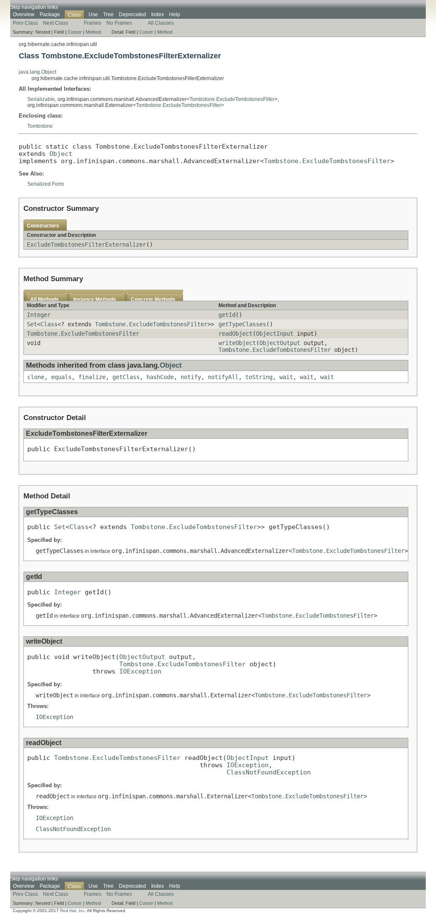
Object (60, 153)
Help (174, 14)
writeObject (237, 343)
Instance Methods (94, 299)
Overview (23, 14)
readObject (235, 333)
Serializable (41, 99)
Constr (75, 32)
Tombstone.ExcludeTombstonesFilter (232, 99)
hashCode (160, 377)
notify (191, 377)
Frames (92, 23)
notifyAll (223, 377)
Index (157, 14)
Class (48, 324)
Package (50, 14)
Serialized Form (45, 184)
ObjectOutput (279, 343)
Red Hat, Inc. (73, 910)
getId (226, 314)
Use (93, 14)
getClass (126, 377)
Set (32, 324)
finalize (92, 377)
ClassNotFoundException (269, 772)
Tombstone (40, 126)
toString (258, 377)
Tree (108, 14)
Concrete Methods (153, 299)
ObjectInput (274, 333)
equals (61, 377)
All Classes (161, 23)
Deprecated (132, 14)
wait (286, 377)
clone (35, 377)
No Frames (119, 23)
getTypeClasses (242, 324)
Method (93, 32)
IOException (140, 671)
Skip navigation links (34, 7)
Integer (39, 314)
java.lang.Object (37, 72)
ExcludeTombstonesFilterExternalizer (86, 244)
